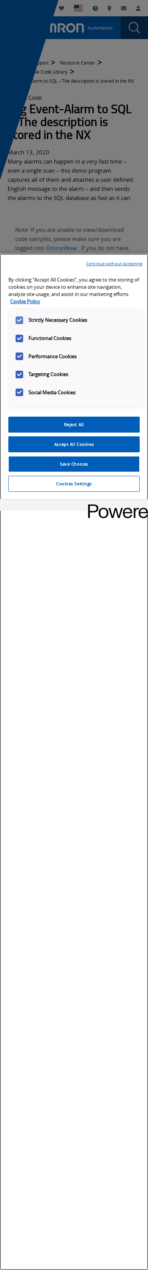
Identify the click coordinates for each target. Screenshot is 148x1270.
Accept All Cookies (74, 444)
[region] (74, 762)
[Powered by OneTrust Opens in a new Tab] (115, 506)
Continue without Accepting (114, 263)
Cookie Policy (25, 301)
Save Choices (74, 464)
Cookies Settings (74, 483)
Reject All (74, 424)
